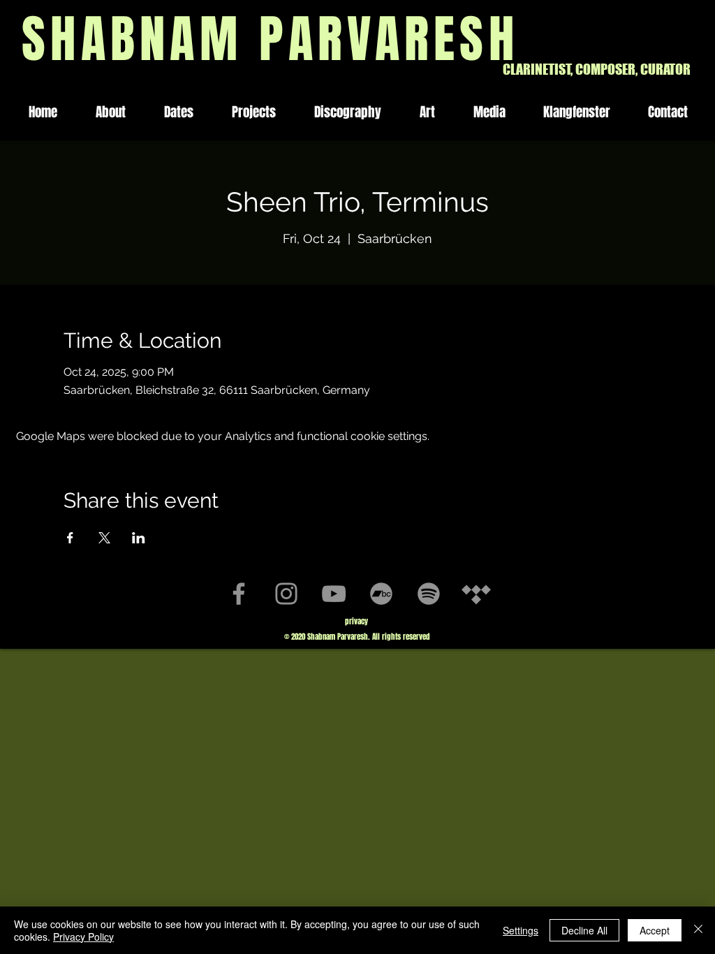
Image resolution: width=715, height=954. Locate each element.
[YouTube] (333, 593)
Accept (655, 930)
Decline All (584, 930)
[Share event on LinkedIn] (138, 537)
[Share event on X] (104, 537)
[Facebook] (238, 593)
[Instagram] (286, 593)
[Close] (698, 930)
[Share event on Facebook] (70, 537)
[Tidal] (476, 593)
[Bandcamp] (381, 593)
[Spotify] (428, 593)
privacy (356, 621)
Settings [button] (520, 930)
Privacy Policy (83, 937)
